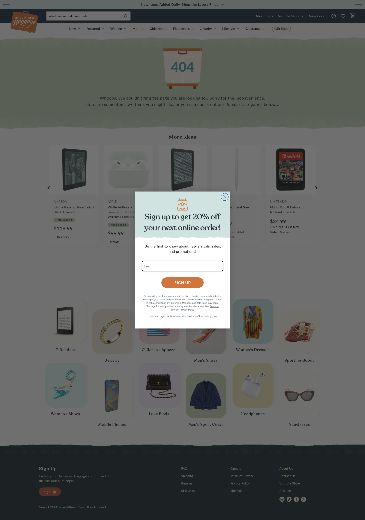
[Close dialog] (224, 197)
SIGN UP (182, 282)
